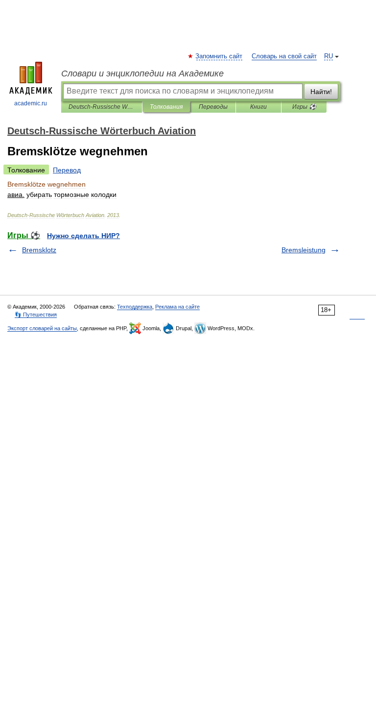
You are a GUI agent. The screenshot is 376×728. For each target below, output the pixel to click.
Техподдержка (134, 307)
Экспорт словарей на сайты (42, 328)
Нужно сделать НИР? (83, 236)
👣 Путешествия (36, 314)
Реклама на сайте (177, 307)
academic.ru (30, 103)
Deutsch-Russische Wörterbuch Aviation (102, 106)
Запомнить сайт (219, 56)
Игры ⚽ (304, 106)
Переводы (213, 106)
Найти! (321, 92)
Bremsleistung (304, 250)
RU (328, 56)
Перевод (67, 170)
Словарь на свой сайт (284, 56)
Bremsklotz (39, 250)
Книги (258, 106)
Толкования (166, 106)
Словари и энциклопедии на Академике (142, 73)
